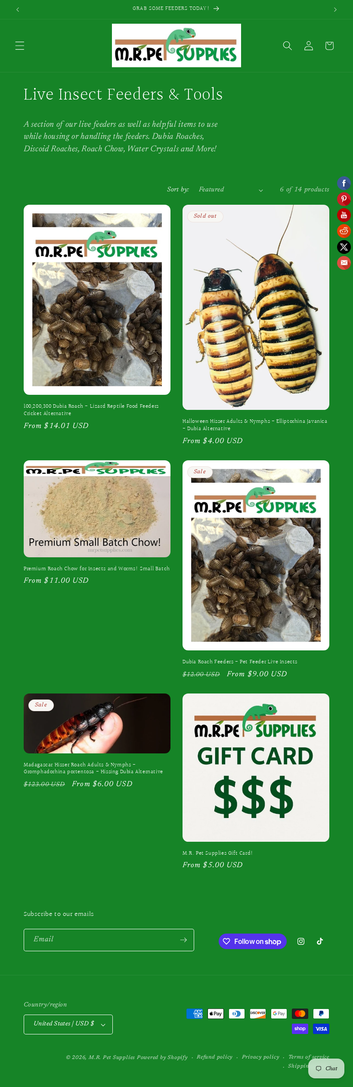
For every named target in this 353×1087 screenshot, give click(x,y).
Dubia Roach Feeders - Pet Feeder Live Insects (240, 662)
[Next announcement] (335, 9)
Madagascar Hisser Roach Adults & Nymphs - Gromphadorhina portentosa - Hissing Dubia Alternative (93, 769)
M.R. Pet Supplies (112, 1057)
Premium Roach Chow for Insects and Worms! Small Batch (97, 569)
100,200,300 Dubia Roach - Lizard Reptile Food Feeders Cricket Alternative (91, 410)
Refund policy (214, 1057)
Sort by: (178, 190)
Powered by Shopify (162, 1057)
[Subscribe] (183, 940)
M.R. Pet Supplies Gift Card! (218, 853)
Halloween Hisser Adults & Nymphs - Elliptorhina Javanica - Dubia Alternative (255, 425)
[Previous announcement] (17, 9)
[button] (19, 45)
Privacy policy (260, 1057)
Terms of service (308, 1057)
